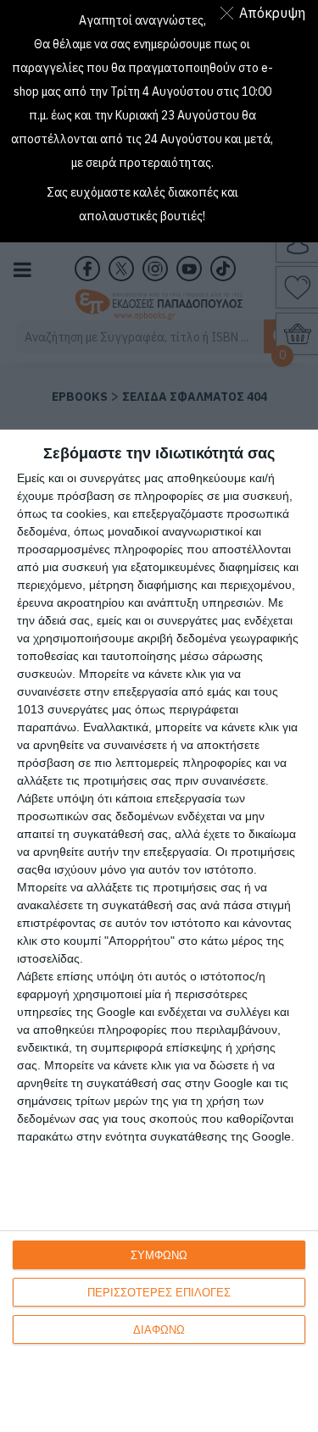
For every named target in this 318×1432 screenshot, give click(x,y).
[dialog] (159, 931)
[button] (266, 12)
